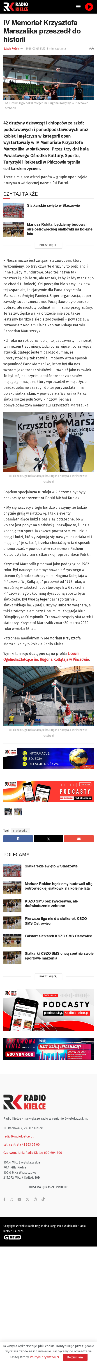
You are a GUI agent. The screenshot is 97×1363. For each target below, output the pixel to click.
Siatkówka (20, 830)
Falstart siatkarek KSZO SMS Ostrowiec (58, 935)
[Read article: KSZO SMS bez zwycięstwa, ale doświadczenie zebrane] (12, 905)
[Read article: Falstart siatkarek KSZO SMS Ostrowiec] (12, 940)
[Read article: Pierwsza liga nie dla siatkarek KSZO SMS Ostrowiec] (12, 922)
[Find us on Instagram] (11, 1199)
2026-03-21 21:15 (35, 48)
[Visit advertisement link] (48, 1010)
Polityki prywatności (44, 1357)
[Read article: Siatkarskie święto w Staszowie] (13, 210)
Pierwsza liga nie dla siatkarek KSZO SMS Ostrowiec (56, 921)
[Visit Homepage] (16, 6)
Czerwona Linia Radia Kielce (23, 1153)
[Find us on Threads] (35, 1199)
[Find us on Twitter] (27, 1199)
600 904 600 (53, 1153)
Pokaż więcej (48, 245)
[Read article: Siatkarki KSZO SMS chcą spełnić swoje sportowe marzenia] (12, 957)
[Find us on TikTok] (43, 1199)
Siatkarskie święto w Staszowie (53, 205)
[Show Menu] (78, 7)
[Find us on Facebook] (4, 1199)
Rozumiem (75, 1357)
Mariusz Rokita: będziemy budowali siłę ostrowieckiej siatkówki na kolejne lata (59, 229)
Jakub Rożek (11, 48)
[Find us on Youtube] (19, 1199)
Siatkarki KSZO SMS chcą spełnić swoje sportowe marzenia (59, 956)
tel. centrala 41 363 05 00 (21, 1145)
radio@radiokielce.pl (18, 1136)
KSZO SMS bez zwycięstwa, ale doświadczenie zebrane (51, 903)
